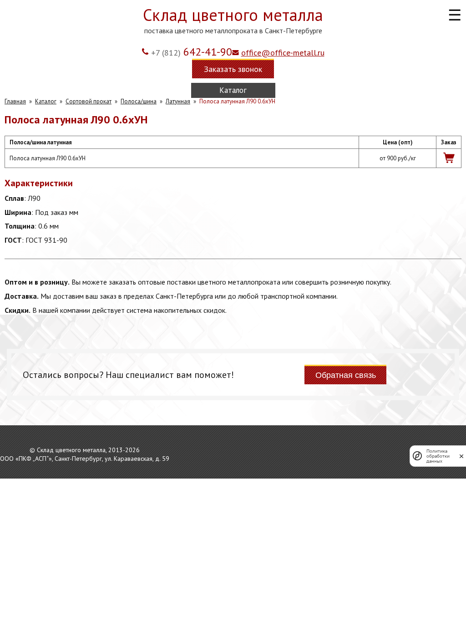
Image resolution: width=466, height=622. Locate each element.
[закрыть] (461, 456)
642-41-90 (191, 52)
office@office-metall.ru (282, 52)
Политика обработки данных (438, 456)
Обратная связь (345, 375)
